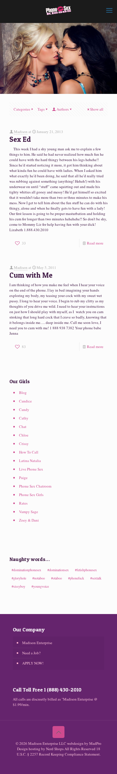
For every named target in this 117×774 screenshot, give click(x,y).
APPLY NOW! (32, 663)
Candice (25, 401)
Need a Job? (31, 652)
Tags (41, 109)
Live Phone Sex (31, 469)
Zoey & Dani (29, 520)
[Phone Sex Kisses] (58, 10)
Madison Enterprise (37, 642)
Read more (95, 243)
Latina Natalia (30, 460)
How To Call (28, 452)
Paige (23, 477)
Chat (22, 426)
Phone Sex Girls (31, 494)
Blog (23, 392)
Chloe (23, 435)
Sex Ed (20, 139)
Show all (96, 109)
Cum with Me (31, 275)
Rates (23, 503)
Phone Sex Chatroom (35, 486)
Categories (22, 109)
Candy (24, 409)
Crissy (24, 443)
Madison (21, 131)
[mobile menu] (109, 10)
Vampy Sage (28, 511)
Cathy (23, 418)
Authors (63, 109)
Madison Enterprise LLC (47, 743)
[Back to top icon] (58, 732)
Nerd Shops (55, 748)
